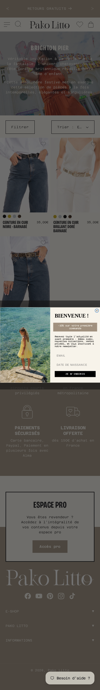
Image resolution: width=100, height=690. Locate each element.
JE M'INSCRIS (75, 374)
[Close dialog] (97, 311)
